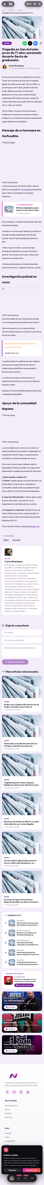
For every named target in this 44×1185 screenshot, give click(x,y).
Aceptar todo (31, 1170)
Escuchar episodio (25, 985)
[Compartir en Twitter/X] (30, 43)
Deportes (8, 1117)
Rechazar (12, 1170)
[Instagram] (21, 1092)
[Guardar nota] (19, 43)
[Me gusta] (14, 43)
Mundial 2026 (10, 1141)
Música (7, 1109)
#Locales (16, 540)
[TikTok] (27, 1092)
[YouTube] (14, 1092)
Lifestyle (8, 1113)
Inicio (4, 10)
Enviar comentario (16, 662)
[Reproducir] (35, 4)
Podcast (8, 1133)
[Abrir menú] (39, 4)
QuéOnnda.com (32, 526)
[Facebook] (7, 1092)
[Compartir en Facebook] (35, 43)
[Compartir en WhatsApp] (24, 43)
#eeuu (6, 540)
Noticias (12, 10)
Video (7, 1137)
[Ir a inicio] (8, 4)
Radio (7, 1145)
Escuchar (12, 1007)
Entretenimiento (11, 1106)
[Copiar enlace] (41, 43)
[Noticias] (12, 1178)
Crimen (20, 10)
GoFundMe (25, 189)
